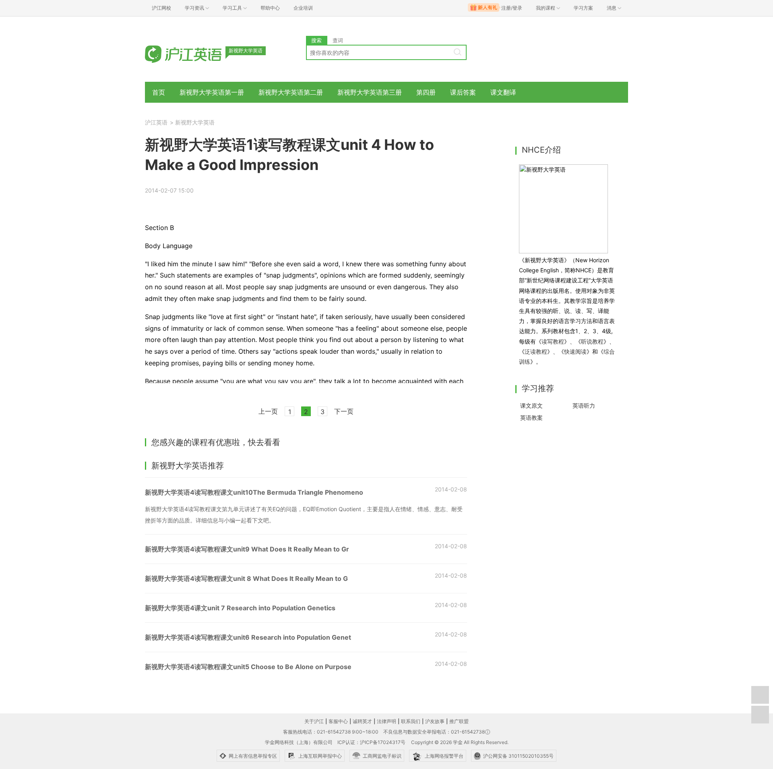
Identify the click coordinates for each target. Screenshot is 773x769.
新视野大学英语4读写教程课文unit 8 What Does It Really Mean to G (246, 578)
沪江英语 (156, 122)
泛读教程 (536, 351)
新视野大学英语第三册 (369, 92)
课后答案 (463, 92)
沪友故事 (434, 721)
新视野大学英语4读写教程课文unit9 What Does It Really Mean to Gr (247, 549)
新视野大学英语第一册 (212, 92)
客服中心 (338, 721)
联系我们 (410, 721)
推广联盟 (459, 721)
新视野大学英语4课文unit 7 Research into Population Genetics (240, 608)
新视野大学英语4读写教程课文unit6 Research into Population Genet (248, 637)
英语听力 (584, 405)
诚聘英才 (362, 721)
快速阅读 (575, 351)
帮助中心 (270, 8)
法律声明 (386, 721)
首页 (158, 92)
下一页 (343, 411)
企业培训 (303, 8)
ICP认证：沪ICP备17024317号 (371, 742)
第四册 (426, 92)
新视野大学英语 (195, 122)
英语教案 (531, 417)
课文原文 (531, 405)
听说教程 (592, 341)
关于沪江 (314, 721)
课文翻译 (503, 92)
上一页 (268, 411)
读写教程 (553, 341)
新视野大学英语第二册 (290, 92)
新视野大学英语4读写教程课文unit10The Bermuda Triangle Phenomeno (254, 492)
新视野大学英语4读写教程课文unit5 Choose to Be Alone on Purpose (248, 667)
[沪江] (195, 53)
